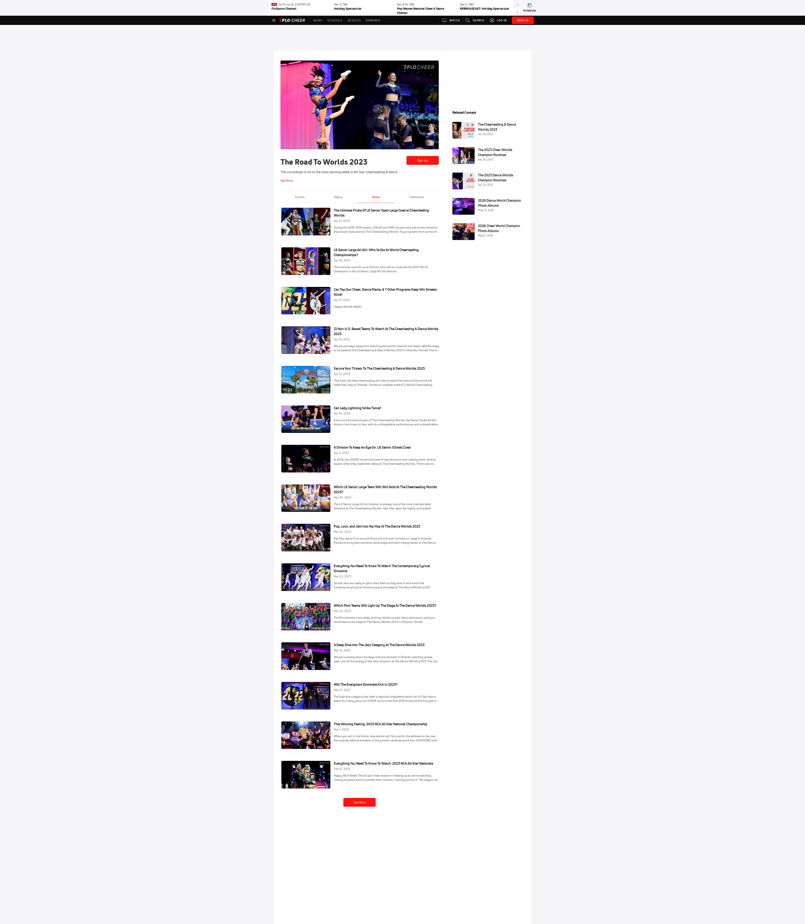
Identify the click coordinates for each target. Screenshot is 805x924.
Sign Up (422, 160)
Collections (416, 197)
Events (300, 197)
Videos (338, 197)
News (376, 197)
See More (359, 802)
